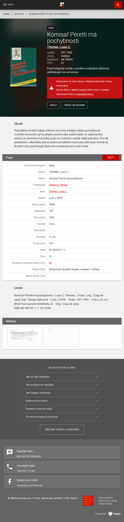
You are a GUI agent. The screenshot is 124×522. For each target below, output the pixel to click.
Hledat (117, 5)
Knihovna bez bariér (37, 400)
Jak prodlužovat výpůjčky (40, 384)
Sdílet (53, 105)
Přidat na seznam (74, 105)
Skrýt (111, 157)
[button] (23, 67)
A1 (50, 262)
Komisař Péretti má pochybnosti (49, 14)
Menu (8, 4)
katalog (19, 14)
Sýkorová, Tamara (58, 185)
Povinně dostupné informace (42, 416)
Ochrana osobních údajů (39, 408)
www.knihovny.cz (85, 94)
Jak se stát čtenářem (37, 376)
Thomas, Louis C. (59, 47)
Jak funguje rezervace (38, 392)
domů (6, 14)
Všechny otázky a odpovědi (62, 429)
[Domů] (62, 5)
